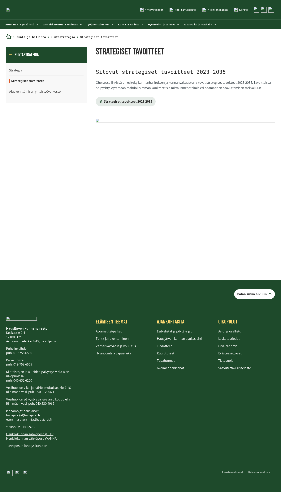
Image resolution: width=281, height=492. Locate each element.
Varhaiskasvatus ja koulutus (60, 24)
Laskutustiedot (229, 338)
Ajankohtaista (218, 9)
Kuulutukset (165, 353)
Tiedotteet (164, 346)
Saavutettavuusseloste (234, 368)
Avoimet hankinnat (170, 368)
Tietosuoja (225, 360)
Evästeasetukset (230, 353)
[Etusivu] (8, 37)
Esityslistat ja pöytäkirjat (174, 331)
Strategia (15, 70)
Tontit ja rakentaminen (112, 338)
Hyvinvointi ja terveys (161, 24)
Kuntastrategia (63, 37)
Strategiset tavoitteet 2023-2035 (128, 101)
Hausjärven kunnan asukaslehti (179, 338)
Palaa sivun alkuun (252, 294)
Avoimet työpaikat (109, 331)
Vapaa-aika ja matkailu (198, 24)
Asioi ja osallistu (229, 331)
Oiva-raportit (227, 346)
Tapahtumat (166, 360)
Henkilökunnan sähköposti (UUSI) (30, 434)
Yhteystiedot (154, 9)
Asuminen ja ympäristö (20, 24)
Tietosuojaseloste (259, 472)
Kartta (243, 9)
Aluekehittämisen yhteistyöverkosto (35, 91)
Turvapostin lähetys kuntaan (26, 446)
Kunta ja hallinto (129, 24)
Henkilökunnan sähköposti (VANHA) (32, 438)
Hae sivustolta (185, 9)
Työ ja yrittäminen (98, 24)
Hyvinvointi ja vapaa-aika (113, 353)
